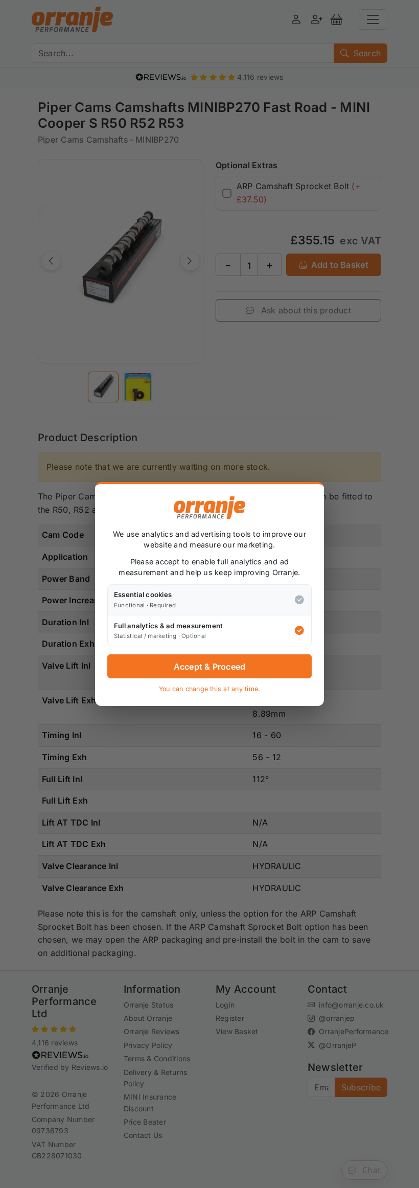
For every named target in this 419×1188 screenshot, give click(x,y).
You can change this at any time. (210, 689)
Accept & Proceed (210, 666)
